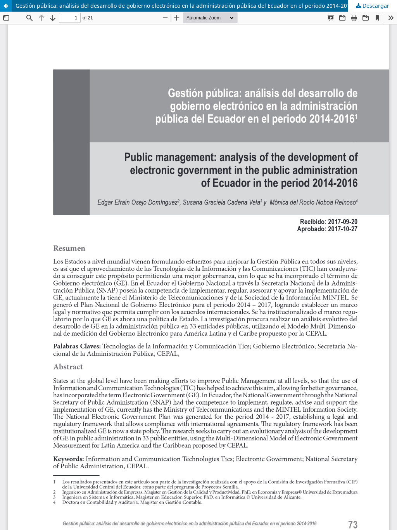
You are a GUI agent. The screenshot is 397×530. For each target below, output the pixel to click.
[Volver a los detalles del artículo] (6, 6)
